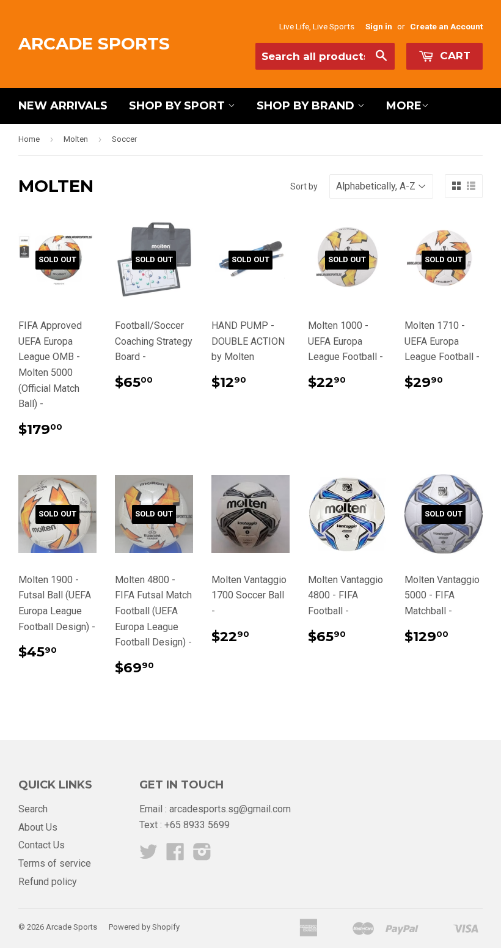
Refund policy (47, 881)
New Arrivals (63, 105)
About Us (37, 827)
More (404, 105)
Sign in (378, 26)
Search (33, 809)
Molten (76, 139)
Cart (453, 56)
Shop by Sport (178, 105)
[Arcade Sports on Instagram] (202, 855)
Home (29, 139)
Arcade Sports (94, 43)
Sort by (304, 186)
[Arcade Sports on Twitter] (148, 855)
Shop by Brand (307, 105)
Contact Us (41, 845)
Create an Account (446, 26)
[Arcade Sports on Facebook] (175, 855)
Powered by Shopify (144, 926)
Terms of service (54, 863)
